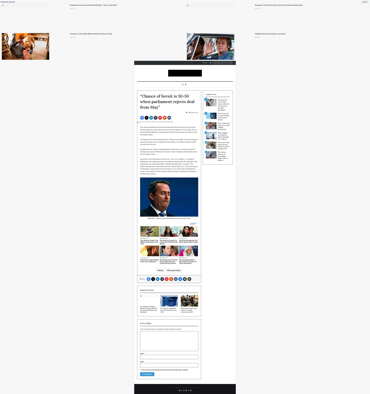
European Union (174, 270)
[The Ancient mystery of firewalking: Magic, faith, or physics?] (211, 154)
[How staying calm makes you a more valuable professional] (211, 125)
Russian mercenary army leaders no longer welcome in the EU (189, 310)
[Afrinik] (185, 73)
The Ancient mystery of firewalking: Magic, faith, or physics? (223, 156)
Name (142, 353)
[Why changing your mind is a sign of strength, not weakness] (211, 135)
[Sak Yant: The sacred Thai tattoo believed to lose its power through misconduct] (211, 102)
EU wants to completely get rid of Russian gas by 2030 (168, 310)
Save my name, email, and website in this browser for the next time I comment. (165, 370)
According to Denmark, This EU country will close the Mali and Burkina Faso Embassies (148, 309)
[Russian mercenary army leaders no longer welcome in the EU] (189, 301)
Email (142, 361)
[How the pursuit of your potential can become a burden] (211, 116)
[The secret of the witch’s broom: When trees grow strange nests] (211, 145)
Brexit (161, 270)
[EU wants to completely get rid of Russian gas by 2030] (169, 301)
